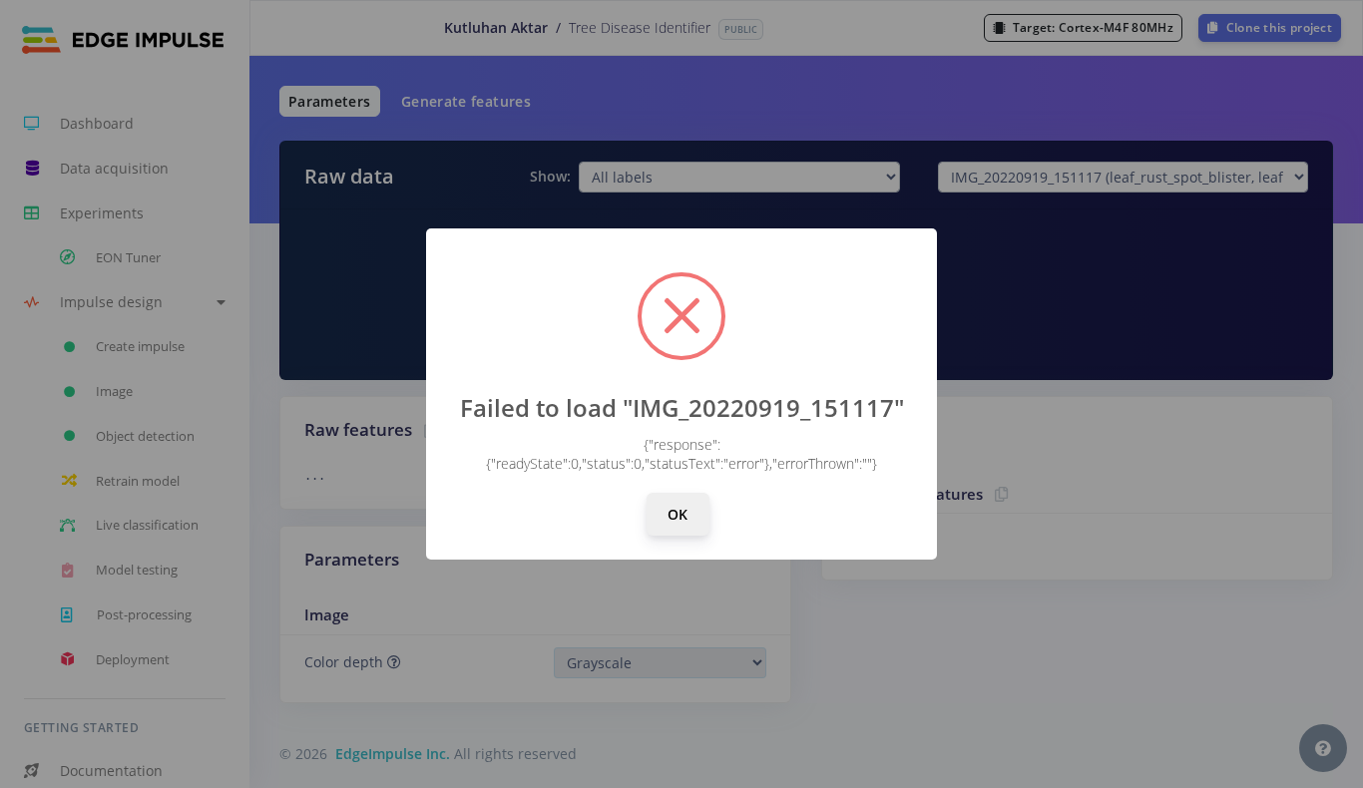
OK (678, 514)
